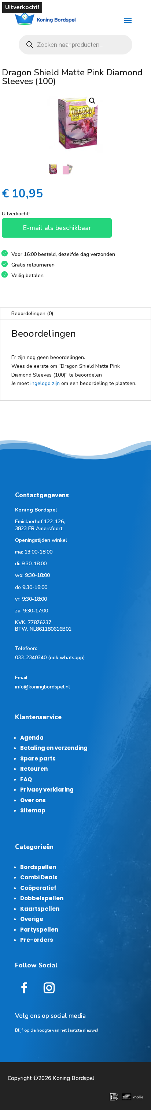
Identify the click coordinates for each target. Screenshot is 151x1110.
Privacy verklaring (47, 789)
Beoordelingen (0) (32, 313)
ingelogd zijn (45, 383)
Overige (31, 919)
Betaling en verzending (54, 748)
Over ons (33, 800)
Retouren (34, 769)
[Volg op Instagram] (49, 988)
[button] (92, 100)
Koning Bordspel (73, 1078)
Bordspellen (38, 867)
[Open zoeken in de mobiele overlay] (75, 44)
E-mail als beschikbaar (57, 227)
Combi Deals (39, 877)
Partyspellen (39, 929)
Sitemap (32, 810)
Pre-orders (36, 940)
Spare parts (38, 758)
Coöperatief (38, 888)
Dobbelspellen (41, 898)
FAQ (26, 779)
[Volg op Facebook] (24, 988)
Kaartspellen (39, 909)
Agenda (32, 737)
